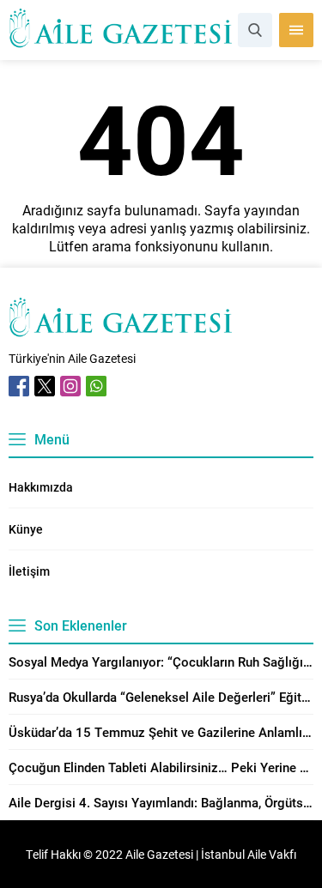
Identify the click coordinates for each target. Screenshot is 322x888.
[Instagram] (70, 386)
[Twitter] (44, 386)
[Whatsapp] (96, 386)
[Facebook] (19, 386)
